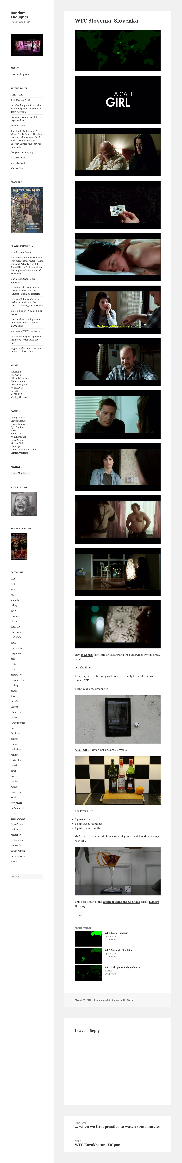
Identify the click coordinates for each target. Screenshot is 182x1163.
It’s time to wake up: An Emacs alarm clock (25, 322)
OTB (13, 813)
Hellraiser (16, 749)
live (12, 776)
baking (14, 605)
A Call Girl (81, 750)
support (15, 348)
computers (16, 674)
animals (15, 600)
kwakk (14, 765)
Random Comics (19, 125)
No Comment (17, 808)
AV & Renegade (18, 436)
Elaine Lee (16, 433)
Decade (14, 390)
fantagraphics (18, 722)
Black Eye (15, 446)
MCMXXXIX (17, 394)
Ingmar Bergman (19, 384)
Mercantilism (17, 168)
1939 (13, 578)
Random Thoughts (19, 14)
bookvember (17, 648)
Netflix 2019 (17, 387)
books (14, 642)
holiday (14, 754)
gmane (14, 744)
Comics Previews (19, 452)
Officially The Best (20, 378)
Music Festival (18, 157)
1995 (13, 584)
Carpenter (16, 653)
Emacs (14, 717)
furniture (15, 733)
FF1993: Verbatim (31, 331)
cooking (15, 685)
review (14, 829)
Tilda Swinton (18, 381)
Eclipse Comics (18, 420)
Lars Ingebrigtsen (20, 74)
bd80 (13, 610)
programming (18, 818)
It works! (87, 654)
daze (13, 696)
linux (13, 770)
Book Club (16, 637)
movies (14, 781)
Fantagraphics (18, 417)
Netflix (14, 797)
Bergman (15, 616)
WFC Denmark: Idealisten (119, 950)
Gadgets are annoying (22, 152)
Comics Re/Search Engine (23, 449)
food (13, 728)
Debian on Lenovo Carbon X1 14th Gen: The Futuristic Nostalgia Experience (27, 290)
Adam (14, 336)
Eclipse (14, 706)
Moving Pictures (19, 397)
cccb (13, 658)
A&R (13, 594)
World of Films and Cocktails (121, 901)
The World (16, 374)
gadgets (15, 738)
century (15, 664)
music (14, 786)
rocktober (16, 834)
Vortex (14, 430)
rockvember (17, 840)
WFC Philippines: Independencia (122, 967)
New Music (16, 802)
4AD (13, 589)
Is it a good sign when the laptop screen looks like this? (26, 339)
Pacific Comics (18, 424)
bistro (14, 621)
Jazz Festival (17, 94)
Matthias (15, 278)
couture (15, 690)
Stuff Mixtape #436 (20, 100)
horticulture (17, 760)
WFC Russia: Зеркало (116, 932)
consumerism (17, 680)
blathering (16, 632)
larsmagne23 (103, 1000)
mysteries (16, 792)
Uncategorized (18, 856)
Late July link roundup (22, 319)
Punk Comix (17, 440)
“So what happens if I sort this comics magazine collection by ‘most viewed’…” (26, 108)
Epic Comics (17, 427)
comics (14, 669)
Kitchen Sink (17, 443)
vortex (14, 861)
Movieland (16, 371)
